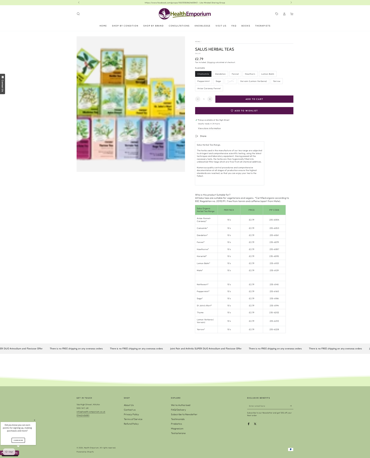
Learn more (18, 440)
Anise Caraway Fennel (209, 89)
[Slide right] (290, 2)
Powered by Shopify (85, 452)
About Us (129, 405)
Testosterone (178, 433)
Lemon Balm (267, 75)
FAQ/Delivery (178, 409)
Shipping (211, 62)
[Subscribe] (291, 406)
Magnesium (177, 428)
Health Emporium (91, 448)
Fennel (236, 75)
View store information (209, 128)
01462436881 (83, 415)
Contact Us (2, 85)
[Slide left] (79, 2)
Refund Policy (131, 423)
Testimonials (178, 419)
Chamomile (203, 75)
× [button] (34, 420)
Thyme (231, 82)
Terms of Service (133, 419)
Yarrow (278, 82)
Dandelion (221, 75)
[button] (78, 14)
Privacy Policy (131, 414)
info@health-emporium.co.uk (91, 411)
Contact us (130, 409)
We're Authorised (180, 405)
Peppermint (203, 82)
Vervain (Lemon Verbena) (253, 82)
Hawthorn (251, 75)
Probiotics (176, 423)
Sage (219, 82)
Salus (198, 53)
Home (197, 42)
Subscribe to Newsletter (184, 414)
